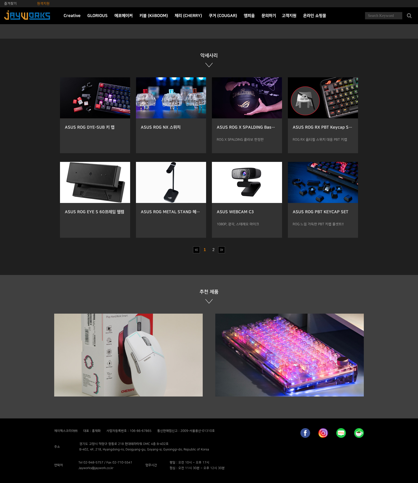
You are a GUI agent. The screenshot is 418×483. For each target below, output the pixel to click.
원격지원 (43, 3)
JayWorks (27, 15)
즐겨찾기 (10, 3)
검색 (409, 15)
